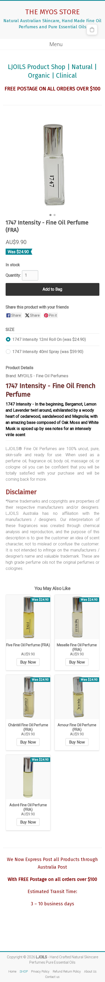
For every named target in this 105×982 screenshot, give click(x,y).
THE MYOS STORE (52, 12)
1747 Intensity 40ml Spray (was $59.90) (47, 351)
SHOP (24, 971)
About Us (90, 971)
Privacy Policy (40, 971)
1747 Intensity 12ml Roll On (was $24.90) (49, 339)
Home (12, 971)
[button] (92, 29)
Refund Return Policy (67, 971)
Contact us (52, 977)
